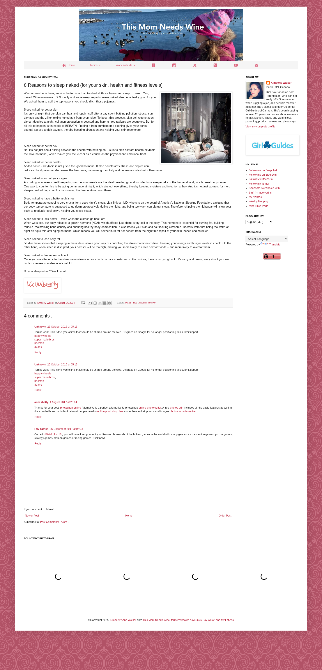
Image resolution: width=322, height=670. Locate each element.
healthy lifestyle (147, 303)
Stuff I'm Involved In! (260, 192)
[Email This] (90, 303)
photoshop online (70, 407)
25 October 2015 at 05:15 (62, 326)
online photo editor (150, 407)
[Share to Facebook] (105, 303)
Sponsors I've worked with (264, 188)
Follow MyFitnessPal (261, 179)
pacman (39, 343)
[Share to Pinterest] (109, 303)
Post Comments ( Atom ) (54, 522)
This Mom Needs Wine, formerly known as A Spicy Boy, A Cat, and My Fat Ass (188, 620)
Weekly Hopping (259, 201)
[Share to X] (100, 303)
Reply (37, 352)
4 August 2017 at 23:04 (63, 402)
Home (129, 515)
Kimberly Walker (281, 82)
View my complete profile (260, 126)
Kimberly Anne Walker (123, 620)
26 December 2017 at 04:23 (66, 428)
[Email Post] (83, 303)
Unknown (40, 326)
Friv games (41, 428)
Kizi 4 (49, 434)
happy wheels (42, 335)
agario (38, 346)
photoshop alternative (183, 411)
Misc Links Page (258, 206)
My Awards (255, 197)
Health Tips (131, 303)
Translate (274, 244)
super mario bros (44, 339)
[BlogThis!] (95, 303)
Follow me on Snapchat (263, 170)
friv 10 (58, 434)
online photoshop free (110, 411)
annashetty (41, 402)
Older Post (225, 515)
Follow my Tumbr (259, 183)
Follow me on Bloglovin (263, 174)
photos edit (176, 407)
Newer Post (32, 515)
